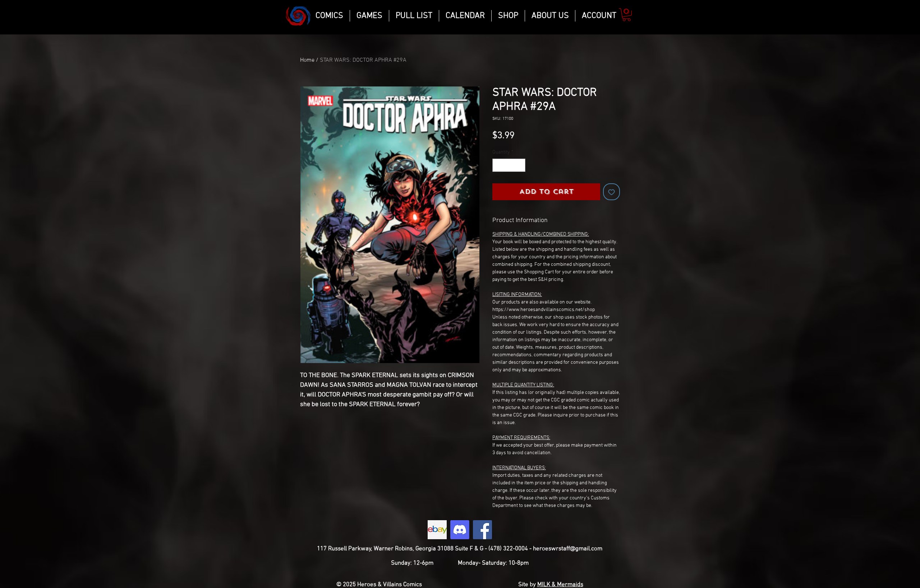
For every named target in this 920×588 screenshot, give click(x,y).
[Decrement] (497, 165)
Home (307, 60)
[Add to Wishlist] (611, 191)
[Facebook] (482, 529)
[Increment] (519, 165)
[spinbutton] (508, 165)
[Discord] (459, 529)
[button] (626, 14)
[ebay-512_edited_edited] (437, 529)
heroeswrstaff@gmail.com (567, 548)
